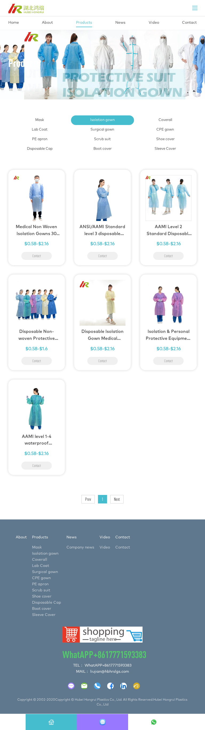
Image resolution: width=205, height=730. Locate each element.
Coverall (165, 120)
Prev (88, 499)
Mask (39, 120)
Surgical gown (102, 129)
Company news (80, 547)
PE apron (40, 139)
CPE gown (165, 129)
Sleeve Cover (165, 149)
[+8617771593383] (153, 722)
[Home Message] (51, 722)
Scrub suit (102, 139)
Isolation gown (102, 120)
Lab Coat (40, 129)
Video (105, 537)
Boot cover (102, 149)
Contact (122, 537)
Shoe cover (165, 139)
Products (40, 537)
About (21, 537)
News (71, 537)
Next (117, 499)
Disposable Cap (40, 149)
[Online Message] (102, 722)
